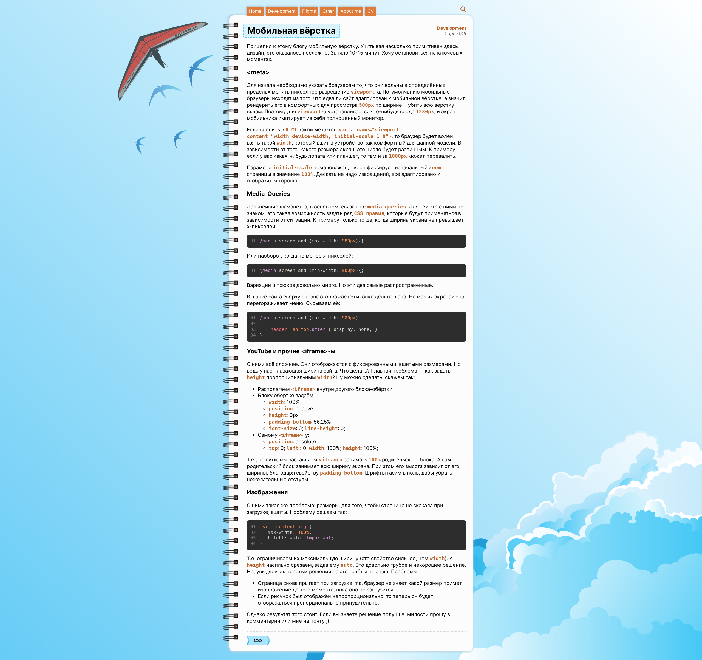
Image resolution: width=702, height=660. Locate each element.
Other (328, 11)
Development (282, 11)
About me (351, 11)
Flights (309, 11)
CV (370, 11)
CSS (258, 640)
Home (255, 11)
